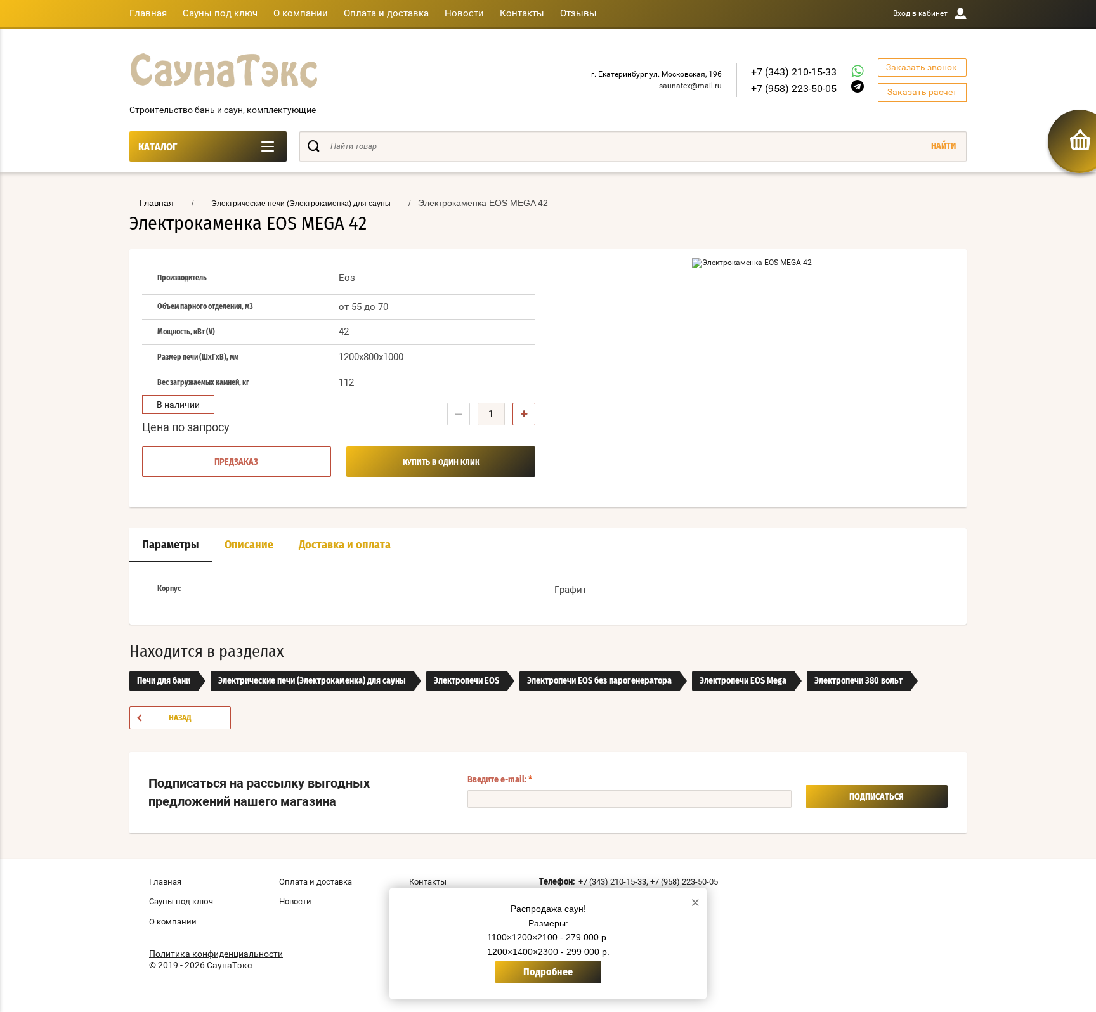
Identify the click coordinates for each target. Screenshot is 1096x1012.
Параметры (170, 545)
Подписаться (876, 797)
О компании (300, 13)
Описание (249, 545)
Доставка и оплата (345, 545)
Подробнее (548, 972)
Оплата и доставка (386, 13)
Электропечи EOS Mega (743, 681)
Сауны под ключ (220, 13)
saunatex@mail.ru (690, 85)
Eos (347, 277)
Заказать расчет (922, 92)
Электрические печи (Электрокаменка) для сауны (312, 681)
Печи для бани (163, 681)
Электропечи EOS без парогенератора (599, 681)
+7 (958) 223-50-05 (794, 88)
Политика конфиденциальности (216, 954)
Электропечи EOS (466, 681)
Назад (180, 718)
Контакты (522, 13)
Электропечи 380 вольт (858, 681)
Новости (464, 13)
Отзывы (578, 13)
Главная (148, 13)
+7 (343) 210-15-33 (794, 72)
